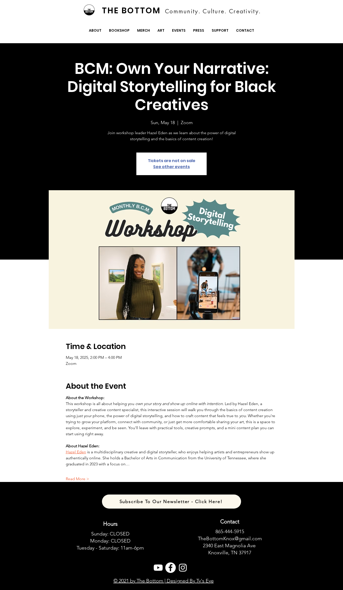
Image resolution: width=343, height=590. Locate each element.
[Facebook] (170, 567)
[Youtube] (158, 567)
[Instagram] (183, 567)
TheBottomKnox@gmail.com (230, 538)
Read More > (77, 478)
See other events (171, 167)
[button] (95, 30)
